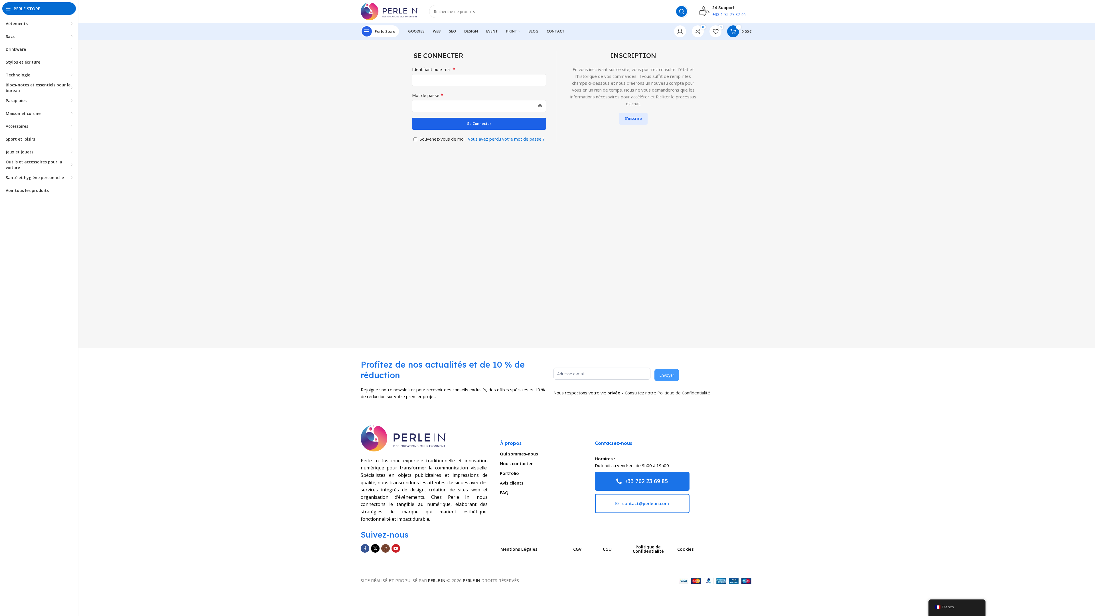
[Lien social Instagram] (385, 548)
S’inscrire (633, 118)
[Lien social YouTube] (396, 548)
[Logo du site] (389, 11)
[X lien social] (375, 548)
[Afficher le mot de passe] (540, 106)
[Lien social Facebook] (365, 548)
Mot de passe (427, 95)
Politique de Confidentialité (683, 393)
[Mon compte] (680, 31)
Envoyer (666, 375)
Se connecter (479, 123)
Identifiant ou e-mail (433, 69)
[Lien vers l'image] (403, 438)
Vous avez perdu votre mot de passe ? (506, 139)
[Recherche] (681, 11)
